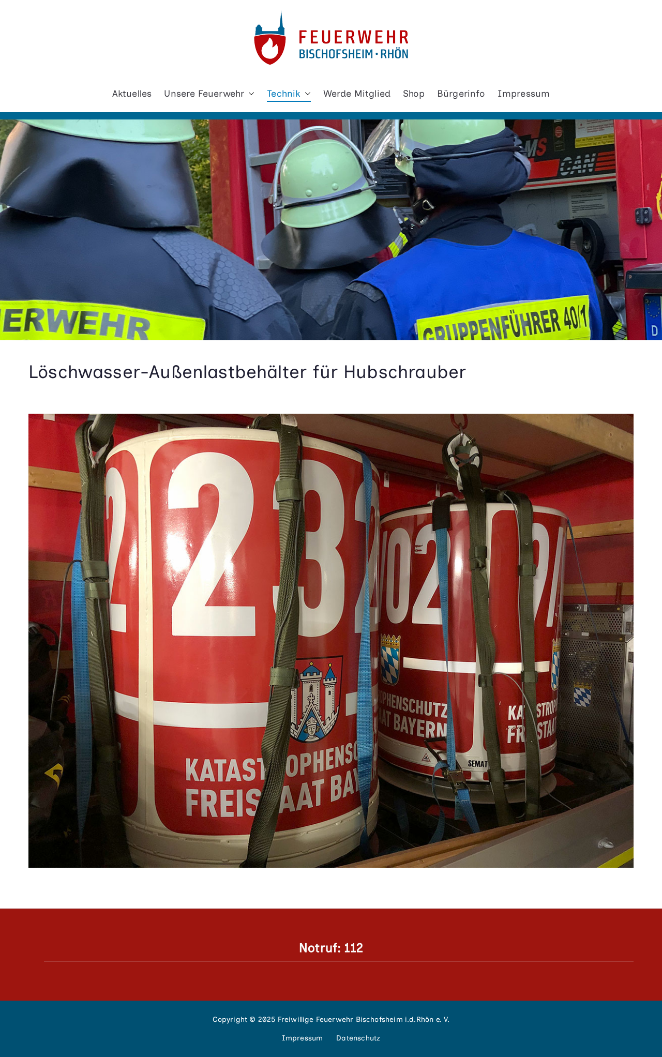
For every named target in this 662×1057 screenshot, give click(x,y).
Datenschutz (358, 1038)
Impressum (524, 93)
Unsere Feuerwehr (204, 93)
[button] (249, 93)
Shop (414, 93)
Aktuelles (132, 93)
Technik (283, 93)
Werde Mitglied (357, 93)
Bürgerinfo (461, 93)
